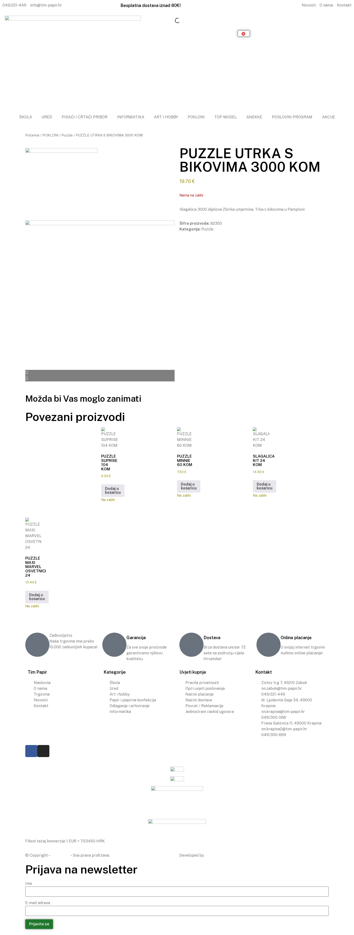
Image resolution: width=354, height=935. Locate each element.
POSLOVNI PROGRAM (292, 117)
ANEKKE (254, 117)
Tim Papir (60, 855)
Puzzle (67, 135)
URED (47, 117)
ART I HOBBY (166, 117)
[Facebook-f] (31, 751)
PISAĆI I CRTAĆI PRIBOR (84, 117)
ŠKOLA (25, 117)
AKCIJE (328, 117)
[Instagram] (43, 751)
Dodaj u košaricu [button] (113, 490)
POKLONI (196, 117)
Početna (32, 135)
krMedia (212, 855)
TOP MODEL (225, 117)
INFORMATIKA (130, 117)
